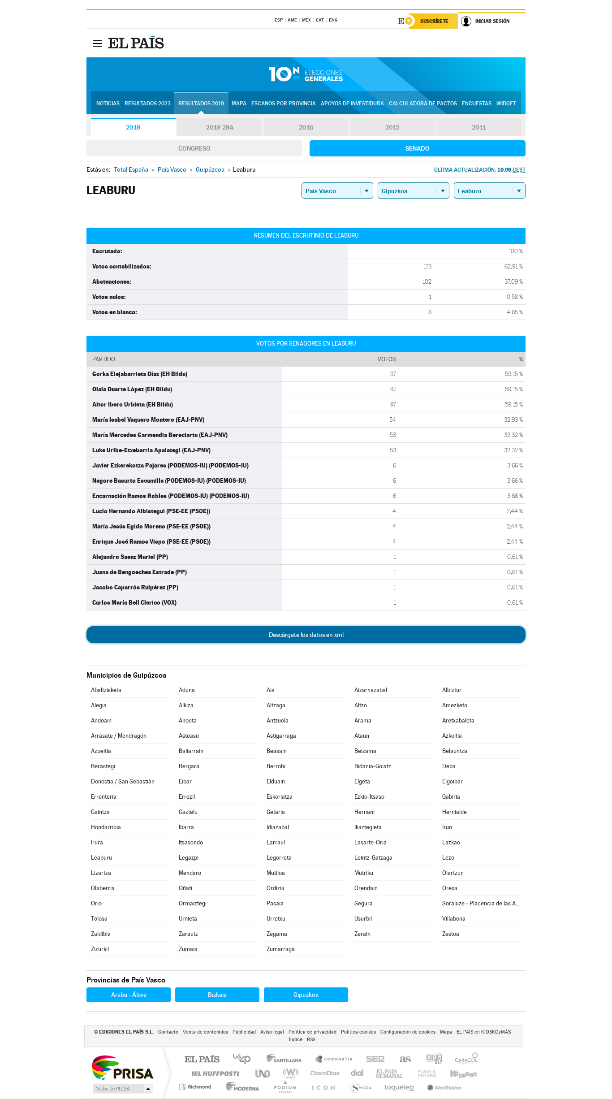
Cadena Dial (357, 1073)
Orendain (366, 888)
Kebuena (455, 1073)
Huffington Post (213, 1073)
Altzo (360, 705)
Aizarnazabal (370, 690)
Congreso (194, 148)
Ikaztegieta (368, 827)
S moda (360, 1086)
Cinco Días (323, 1073)
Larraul (276, 842)
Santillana (286, 1059)
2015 (392, 127)
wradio (289, 1073)
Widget (506, 103)
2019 (133, 127)
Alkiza (186, 705)
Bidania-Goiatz (372, 766)
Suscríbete (434, 21)
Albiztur (451, 690)
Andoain (101, 720)
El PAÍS (201, 1059)
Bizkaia (217, 994)
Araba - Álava (129, 994)
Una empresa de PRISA (122, 1067)
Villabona (453, 918)
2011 (479, 127)
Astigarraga (281, 735)
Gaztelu (188, 812)
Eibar (185, 781)
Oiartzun (453, 873)
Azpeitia (101, 751)
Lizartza (101, 873)
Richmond (196, 1086)
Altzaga (276, 705)
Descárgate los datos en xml (306, 634)
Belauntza (454, 751)
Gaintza (100, 812)
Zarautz (188, 933)
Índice (295, 1040)
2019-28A (219, 127)
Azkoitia (452, 735)
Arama (362, 720)
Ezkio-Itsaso (369, 796)
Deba (449, 766)
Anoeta (188, 720)
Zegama (277, 933)
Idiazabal (278, 827)
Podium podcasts (284, 1086)
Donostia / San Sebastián (123, 781)
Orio (96, 903)
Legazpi (188, 857)
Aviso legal (272, 1032)
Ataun (361, 735)
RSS (311, 1040)
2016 (306, 127)
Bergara (189, 766)
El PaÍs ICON (323, 1086)
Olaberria (103, 888)
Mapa (239, 103)
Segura (363, 903)
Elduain (276, 781)
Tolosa (99, 918)
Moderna (240, 1086)
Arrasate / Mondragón (119, 735)
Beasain (277, 751)
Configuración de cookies (407, 1032)
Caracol (463, 1059)
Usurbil (363, 918)
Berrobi (276, 766)
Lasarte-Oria (370, 842)
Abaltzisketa (106, 690)
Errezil (187, 796)
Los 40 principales (245, 1059)
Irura (97, 842)
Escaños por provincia (283, 103)
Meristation (443, 1086)
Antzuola (278, 720)
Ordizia (275, 888)
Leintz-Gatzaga (373, 857)
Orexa (449, 888)
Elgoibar (452, 781)
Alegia (99, 705)
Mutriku (363, 873)
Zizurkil (100, 949)
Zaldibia (101, 933)
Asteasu (189, 735)
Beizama (365, 751)
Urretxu (276, 918)
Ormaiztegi (193, 903)
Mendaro (190, 873)
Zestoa (450, 933)
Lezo (448, 857)
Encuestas (476, 103)
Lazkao (451, 842)
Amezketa (454, 705)
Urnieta (188, 918)
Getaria (276, 812)
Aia (271, 690)
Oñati (185, 888)
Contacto (168, 1032)
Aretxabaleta (458, 720)
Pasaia (275, 903)
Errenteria (103, 796)
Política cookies (358, 1032)
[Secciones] (97, 43)
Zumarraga (281, 949)
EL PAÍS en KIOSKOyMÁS (484, 1032)
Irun (447, 827)
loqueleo (400, 1086)
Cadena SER (372, 1059)
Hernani (364, 812)
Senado (417, 148)
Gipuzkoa (306, 994)
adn (430, 1059)
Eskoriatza (280, 796)
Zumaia (188, 949)
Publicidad (244, 1032)
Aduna (187, 690)
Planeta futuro (423, 1073)
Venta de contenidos (205, 1032)
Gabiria (451, 796)
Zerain (362, 933)
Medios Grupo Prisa (122, 1088)
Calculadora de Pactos (423, 103)
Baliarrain (191, 751)
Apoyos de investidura (352, 103)
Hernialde (454, 812)
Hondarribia (106, 827)
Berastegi (103, 766)
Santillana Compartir (334, 1059)
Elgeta (362, 781)
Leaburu (101, 857)
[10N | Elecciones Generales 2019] (306, 74)
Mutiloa (276, 873)
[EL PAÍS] (137, 43)
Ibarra (186, 827)
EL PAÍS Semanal (390, 1073)
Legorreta (279, 857)
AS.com (401, 1059)
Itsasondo (191, 842)
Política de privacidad (312, 1032)
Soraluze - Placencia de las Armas (481, 903)
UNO (263, 1073)
